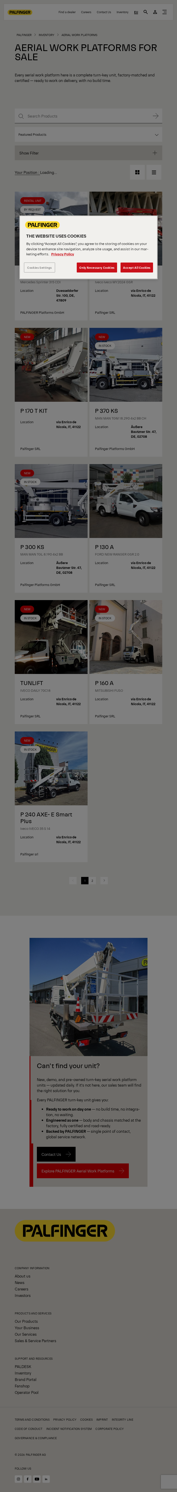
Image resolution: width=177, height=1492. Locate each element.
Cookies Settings (39, 267)
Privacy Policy (62, 254)
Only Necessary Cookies (96, 267)
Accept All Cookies (136, 267)
